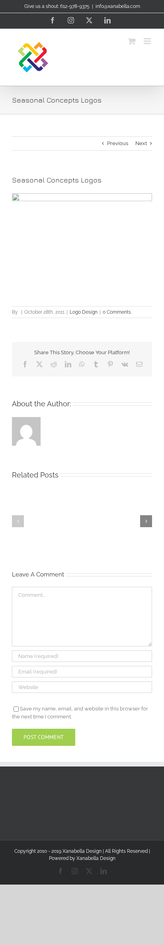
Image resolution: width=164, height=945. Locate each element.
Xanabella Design (95, 858)
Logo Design (84, 312)
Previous (117, 143)
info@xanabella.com (118, 6)
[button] (18, 521)
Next (141, 143)
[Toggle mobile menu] (148, 41)
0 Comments (117, 312)
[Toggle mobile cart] (132, 41)
